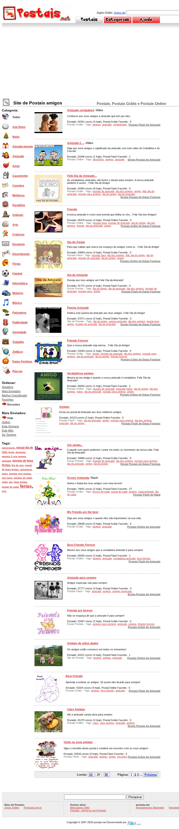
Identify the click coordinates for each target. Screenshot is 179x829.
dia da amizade (126, 194)
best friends (143, 558)
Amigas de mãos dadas (82, 643)
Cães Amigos (76, 709)
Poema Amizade (78, 307)
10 (90, 774)
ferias (26, 486)
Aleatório (7, 387)
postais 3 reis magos (14, 456)
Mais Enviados (11, 391)
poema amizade (118, 321)
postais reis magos (20, 473)
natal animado (146, 491)
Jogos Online (11, 807)
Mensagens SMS (80, 807)
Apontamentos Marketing (150, 807)
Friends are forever (80, 610)
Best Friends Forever (81, 545)
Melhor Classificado (14, 395)
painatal (6, 461)
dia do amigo (109, 194)
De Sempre (9, 434)
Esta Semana (10, 426)
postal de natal (10, 487)
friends (80, 225)
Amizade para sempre (81, 577)
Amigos (64, 407)
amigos (97, 124)
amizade (107, 124)
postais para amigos (89, 194)
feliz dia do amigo (135, 255)
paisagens (26, 469)
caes (95, 723)
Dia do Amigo (76, 242)
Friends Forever (77, 340)
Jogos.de (119, 12)
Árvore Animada (78, 478)
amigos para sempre (104, 624)
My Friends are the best (82, 512)
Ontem (6, 422)
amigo (137, 191)
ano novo (7, 478)
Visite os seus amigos (78, 742)
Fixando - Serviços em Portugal (88, 810)
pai (10, 482)
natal (4, 482)
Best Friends (74, 676)
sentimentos (120, 124)
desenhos (98, 159)
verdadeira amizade (124, 558)
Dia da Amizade (77, 275)
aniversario (8, 447)
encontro (122, 756)
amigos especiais (122, 591)
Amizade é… (75, 143)
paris (5, 473)
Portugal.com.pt (32, 807)
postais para (100, 223)
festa (11, 452)
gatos (80, 391)
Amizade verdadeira (80, 110)
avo (4, 491)
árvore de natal (101, 491)
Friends (72, 209)
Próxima (151, 774)
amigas (107, 657)
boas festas (20, 482)
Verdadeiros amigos (80, 373)
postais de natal (23, 478)
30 (106, 774)
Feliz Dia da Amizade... (82, 176)
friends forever (119, 356)
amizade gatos (124, 388)
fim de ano (18, 465)
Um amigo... (75, 445)
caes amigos (107, 723)
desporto (20, 452)
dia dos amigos (124, 191)
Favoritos (8, 399)
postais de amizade (103, 191)
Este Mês (8, 430)
